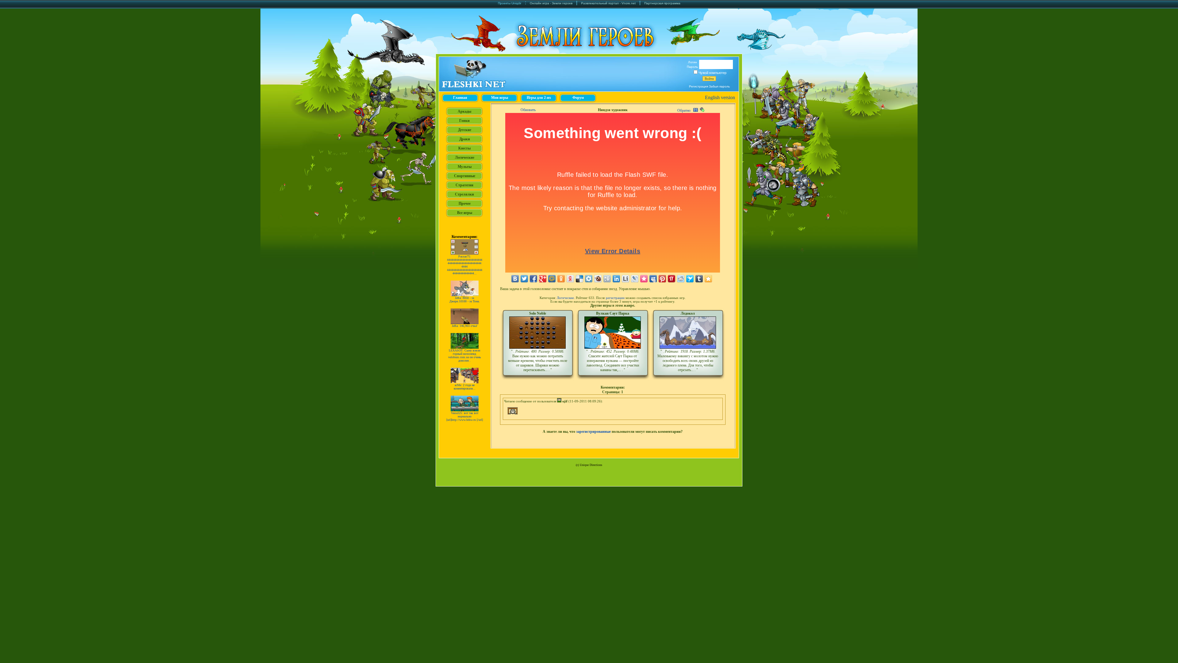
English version (720, 97)
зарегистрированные (593, 431)
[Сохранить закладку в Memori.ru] (644, 278)
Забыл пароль (719, 86)
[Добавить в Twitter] (524, 278)
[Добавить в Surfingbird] (690, 278)
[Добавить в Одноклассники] (561, 278)
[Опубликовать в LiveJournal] (634, 278)
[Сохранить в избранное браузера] (708, 278)
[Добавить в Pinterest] (662, 278)
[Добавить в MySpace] (653, 278)
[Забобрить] (598, 278)
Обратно (684, 110)
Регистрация (698, 86)
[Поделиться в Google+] (542, 278)
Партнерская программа (662, 3)
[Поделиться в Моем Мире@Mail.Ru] (552, 278)
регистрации (615, 298)
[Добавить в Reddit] (680, 278)
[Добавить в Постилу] (671, 278)
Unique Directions (591, 465)
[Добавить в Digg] (607, 278)
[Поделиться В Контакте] (515, 278)
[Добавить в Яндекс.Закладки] (570, 278)
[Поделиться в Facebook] (533, 278)
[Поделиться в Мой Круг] (588, 278)
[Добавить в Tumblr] (699, 278)
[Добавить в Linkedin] (616, 278)
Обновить (528, 110)
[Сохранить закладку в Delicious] (579, 278)
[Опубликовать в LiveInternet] (625, 278)
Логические (565, 298)
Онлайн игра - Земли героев (551, 3)
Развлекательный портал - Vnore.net (608, 3)
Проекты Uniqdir (509, 3)
